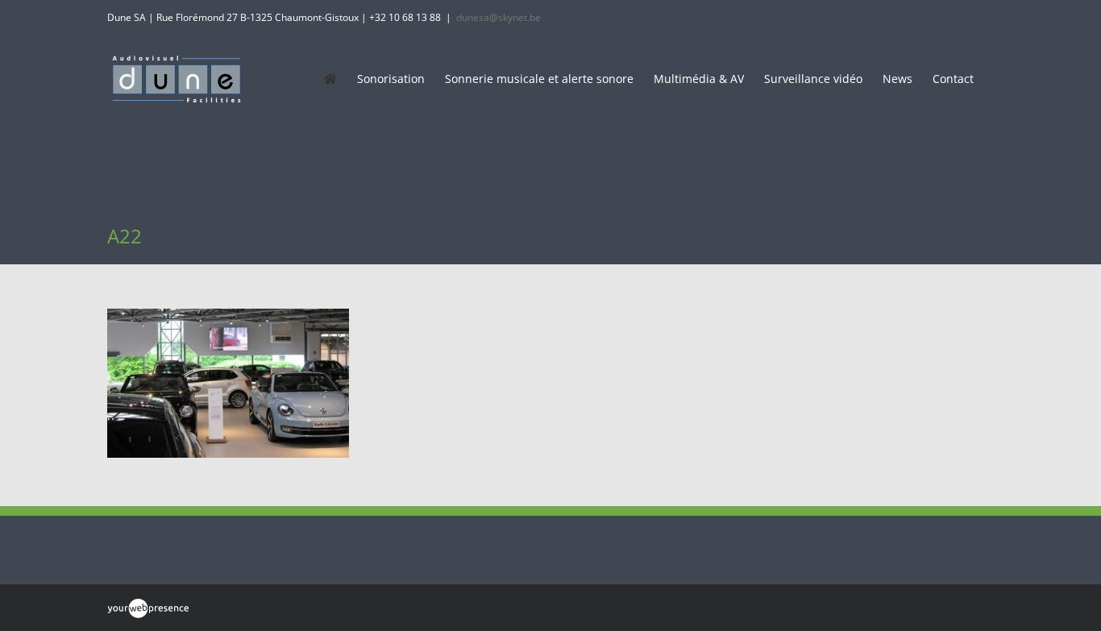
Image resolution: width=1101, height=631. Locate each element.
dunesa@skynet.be (498, 17)
